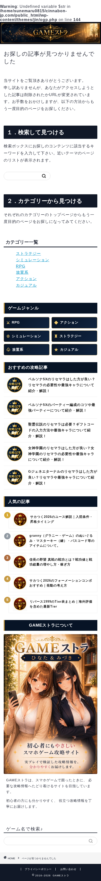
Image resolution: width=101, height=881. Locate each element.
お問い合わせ (68, 869)
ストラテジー (28, 253)
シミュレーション (32, 260)
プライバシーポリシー (38, 869)
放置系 (22, 272)
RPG (20, 266)
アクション (26, 279)
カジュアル (26, 285)
